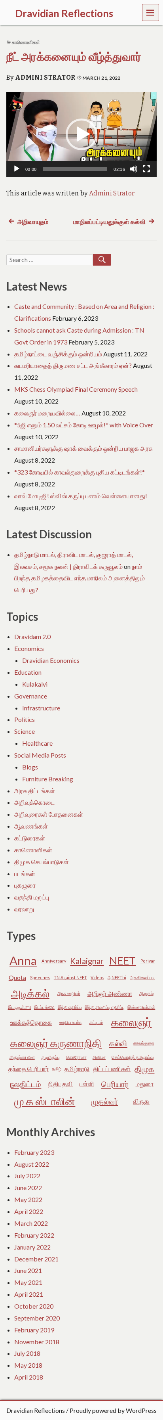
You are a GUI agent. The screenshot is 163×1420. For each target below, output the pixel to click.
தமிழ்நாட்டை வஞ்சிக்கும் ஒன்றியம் (58, 354)
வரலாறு (24, 909)
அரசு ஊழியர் (68, 993)
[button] (81, 134)
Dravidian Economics (51, 660)
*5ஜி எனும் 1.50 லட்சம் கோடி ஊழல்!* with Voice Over (83, 425)
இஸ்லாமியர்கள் (141, 1007)
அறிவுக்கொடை (34, 802)
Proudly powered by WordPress (113, 1410)
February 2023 (34, 1152)
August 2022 (31, 1164)
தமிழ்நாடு (76, 1068)
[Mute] (134, 169)
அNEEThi (117, 977)
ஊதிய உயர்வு (70, 1022)
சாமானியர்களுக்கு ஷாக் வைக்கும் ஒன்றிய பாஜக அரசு (83, 448)
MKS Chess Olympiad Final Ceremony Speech (76, 389)
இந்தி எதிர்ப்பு (70, 1007)
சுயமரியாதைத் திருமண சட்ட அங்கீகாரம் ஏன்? (73, 365)
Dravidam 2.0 (32, 636)
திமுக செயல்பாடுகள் (41, 861)
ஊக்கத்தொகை (31, 1022)
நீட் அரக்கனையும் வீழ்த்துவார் (73, 56)
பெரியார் (115, 1084)
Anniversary (54, 960)
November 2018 (36, 1341)
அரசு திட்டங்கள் (34, 790)
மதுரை (145, 1083)
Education (28, 672)
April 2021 (28, 1294)
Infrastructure (41, 708)
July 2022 (27, 1175)
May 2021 (28, 1282)
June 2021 (28, 1270)
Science (24, 731)
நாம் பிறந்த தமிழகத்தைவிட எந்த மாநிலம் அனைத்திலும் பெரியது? (79, 578)
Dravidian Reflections (35, 1410)
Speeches (40, 977)
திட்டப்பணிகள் (112, 1068)
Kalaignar (87, 961)
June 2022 (28, 1187)
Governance (30, 696)
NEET (122, 960)
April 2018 (28, 1377)
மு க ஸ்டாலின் (44, 1101)
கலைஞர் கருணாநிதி (56, 1042)
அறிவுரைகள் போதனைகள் (48, 814)
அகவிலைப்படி (142, 977)
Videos (97, 977)
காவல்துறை (143, 1042)
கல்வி (118, 1043)
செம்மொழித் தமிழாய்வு (133, 1057)
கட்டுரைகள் (29, 838)
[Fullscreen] (146, 169)
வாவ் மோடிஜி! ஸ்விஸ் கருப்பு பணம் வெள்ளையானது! (80, 495)
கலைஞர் (131, 1022)
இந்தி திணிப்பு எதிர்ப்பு (105, 1007)
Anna (23, 960)
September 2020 (37, 1318)
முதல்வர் (104, 1101)
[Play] (17, 169)
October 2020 (33, 1306)
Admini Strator (45, 77)
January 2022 (32, 1247)
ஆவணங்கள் (31, 826)
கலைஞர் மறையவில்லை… (47, 413)
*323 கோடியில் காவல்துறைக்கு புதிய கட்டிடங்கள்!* (79, 472)
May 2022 (28, 1199)
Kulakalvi (34, 684)
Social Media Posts (40, 755)
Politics (24, 719)
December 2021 (36, 1259)
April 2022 (28, 1211)
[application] (81, 134)
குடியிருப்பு (50, 1057)
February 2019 (34, 1330)
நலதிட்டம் (25, 1084)
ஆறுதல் (146, 993)
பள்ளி (87, 1083)
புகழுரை (25, 885)
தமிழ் (56, 1068)
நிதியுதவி (60, 1083)
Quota (17, 977)
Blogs (30, 767)
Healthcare (37, 743)
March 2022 (31, 1223)
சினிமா (99, 1057)
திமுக (144, 1069)
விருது (141, 1101)
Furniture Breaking (47, 779)
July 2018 (27, 1353)
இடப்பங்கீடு (44, 1007)
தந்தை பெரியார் (28, 1068)
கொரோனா (76, 1057)
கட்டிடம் (96, 1022)
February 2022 (34, 1235)
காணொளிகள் (26, 42)
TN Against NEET (70, 977)
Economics (29, 648)
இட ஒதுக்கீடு (19, 1007)
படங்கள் (24, 873)
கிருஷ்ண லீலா (22, 1057)
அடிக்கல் (30, 993)
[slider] (75, 169)
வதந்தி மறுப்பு (31, 897)
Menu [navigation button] (150, 12)
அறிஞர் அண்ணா (109, 993)
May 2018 (28, 1365)
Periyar (147, 960)
